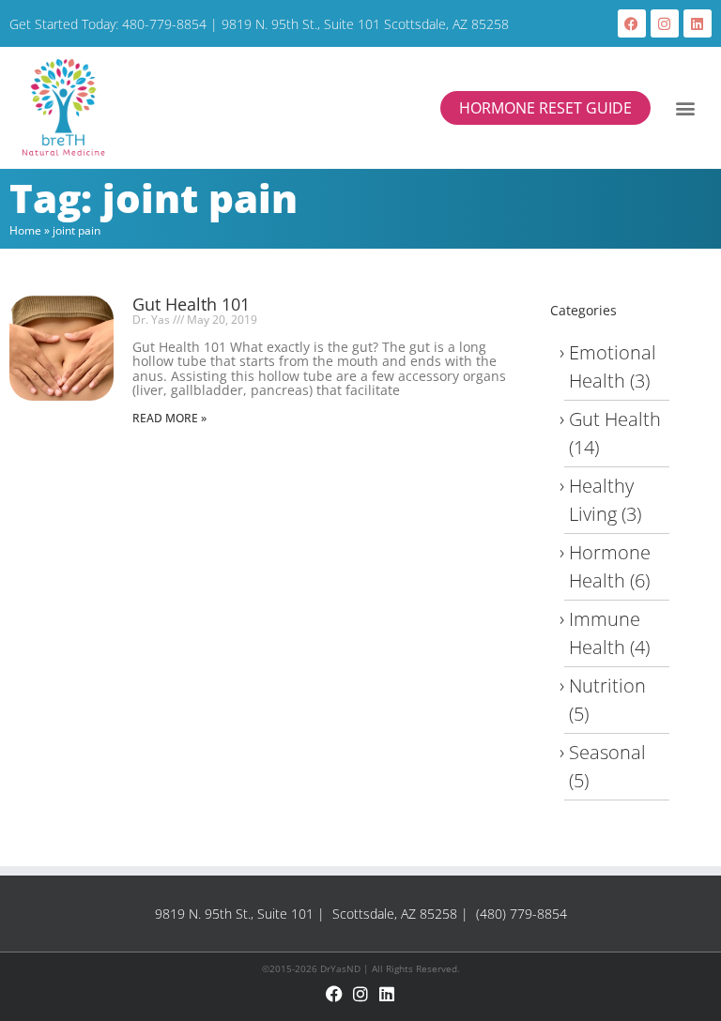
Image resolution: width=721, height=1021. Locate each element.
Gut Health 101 (191, 304)
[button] (685, 107)
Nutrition (607, 685)
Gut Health (615, 419)
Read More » (169, 418)
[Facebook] (632, 23)
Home (25, 230)
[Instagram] (665, 23)
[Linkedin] (697, 23)
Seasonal (607, 752)
